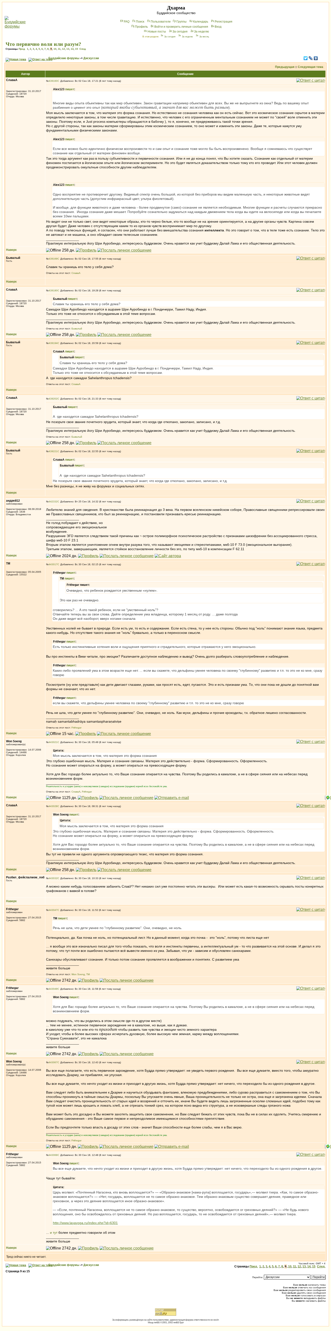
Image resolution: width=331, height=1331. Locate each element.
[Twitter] (305, 58)
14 (72, 49)
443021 (53, 742)
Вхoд (218, 26)
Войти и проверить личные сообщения (181, 26)
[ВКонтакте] (315, 58)
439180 (53, 290)
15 (76, 49)
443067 (53, 1062)
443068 (53, 1155)
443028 (53, 806)
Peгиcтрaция (223, 21)
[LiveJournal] (310, 58)
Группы (181, 21)
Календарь (200, 21)
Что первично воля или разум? (43, 44)
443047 (53, 910)
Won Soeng (78, 974)
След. (82, 49)
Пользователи (161, 21)
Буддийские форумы (63, 58)
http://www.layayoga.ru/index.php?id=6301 (85, 1223)
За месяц (204, 36)
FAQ (126, 21)
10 (55, 49)
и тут (53, 1232)
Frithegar (76, 727)
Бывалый (76, 328)
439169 (53, 258)
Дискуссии (91, 58)
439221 (53, 451)
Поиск (140, 21)
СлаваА (75, 273)
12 (63, 49)
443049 (53, 989)
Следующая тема (310, 67)
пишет (69, 89)
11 (59, 49)
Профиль (141, 26)
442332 (53, 501)
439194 (53, 343)
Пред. (22, 49)
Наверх (11, 250)
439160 (53, 81)
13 (67, 49)
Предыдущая (284, 67)
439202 (53, 398)
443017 (53, 564)
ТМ (88, 974)
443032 (53, 878)
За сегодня (180, 31)
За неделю (201, 31)
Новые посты (157, 31)
